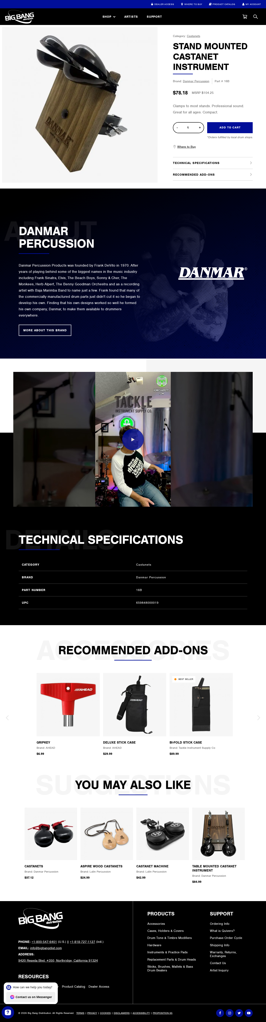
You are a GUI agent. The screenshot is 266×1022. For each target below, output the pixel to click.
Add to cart (230, 127)
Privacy (92, 1013)
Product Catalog (224, 4)
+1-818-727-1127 (82, 942)
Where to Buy (193, 4)
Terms (80, 1013)
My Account (253, 4)
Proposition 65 (162, 1013)
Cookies (105, 1013)
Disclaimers (122, 1013)
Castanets (193, 36)
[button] (244, 17)
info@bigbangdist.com (46, 948)
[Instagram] (230, 1013)
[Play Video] (133, 439)
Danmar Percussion (196, 81)
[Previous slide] (7, 718)
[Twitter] (239, 1013)
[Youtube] (249, 1013)
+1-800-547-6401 (44, 942)
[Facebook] (220, 1013)
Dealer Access (164, 4)
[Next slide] (259, 718)
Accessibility (141, 1013)
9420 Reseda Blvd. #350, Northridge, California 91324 (58, 961)
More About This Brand (45, 330)
